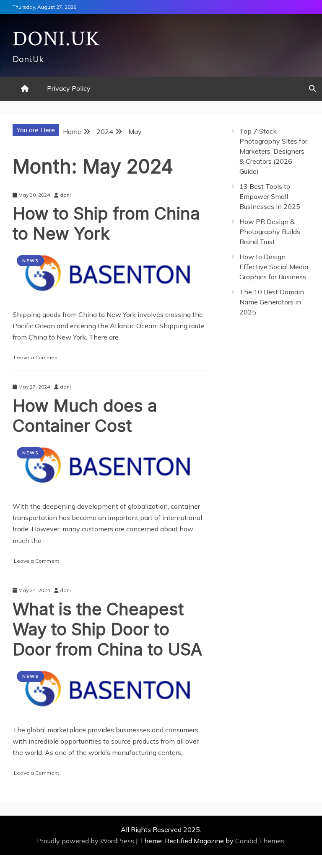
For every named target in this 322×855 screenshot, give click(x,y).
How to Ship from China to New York (106, 223)
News (30, 260)
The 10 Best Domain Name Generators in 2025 (271, 302)
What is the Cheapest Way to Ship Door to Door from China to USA (107, 629)
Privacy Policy (69, 88)
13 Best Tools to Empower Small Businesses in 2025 (269, 196)
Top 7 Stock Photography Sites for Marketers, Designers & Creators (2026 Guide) (273, 151)
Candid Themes (259, 841)
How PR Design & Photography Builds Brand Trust (269, 231)
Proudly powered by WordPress (86, 841)
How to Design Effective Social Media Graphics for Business (273, 266)
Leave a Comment (36, 357)
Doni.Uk (56, 39)
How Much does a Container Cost (85, 415)
